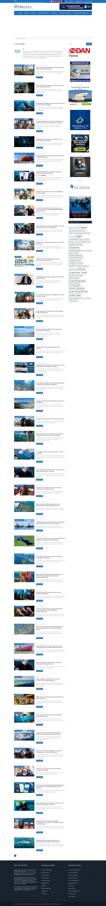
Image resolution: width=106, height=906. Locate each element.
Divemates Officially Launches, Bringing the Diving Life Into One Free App (48, 172)
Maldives (72, 266)
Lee (23, 49)
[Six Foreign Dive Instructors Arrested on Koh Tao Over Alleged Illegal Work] (24, 87)
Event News (18, 240)
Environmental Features (73, 880)
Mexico (79, 266)
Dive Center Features (73, 875)
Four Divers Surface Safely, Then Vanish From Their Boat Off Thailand (49, 329)
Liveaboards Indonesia (73, 252)
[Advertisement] (53, 26)
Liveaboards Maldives (75, 255)
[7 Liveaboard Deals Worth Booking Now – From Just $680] (24, 454)
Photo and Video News (46, 888)
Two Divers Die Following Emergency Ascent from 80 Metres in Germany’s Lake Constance (50, 539)
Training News (44, 891)
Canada (83, 227)
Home (20, 13)
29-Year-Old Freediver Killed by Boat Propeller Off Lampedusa (50, 401)
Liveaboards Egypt (75, 250)
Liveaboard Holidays (75, 244)
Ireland (88, 242)
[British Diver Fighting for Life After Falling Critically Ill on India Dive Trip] (24, 490)
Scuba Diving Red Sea (78, 291)
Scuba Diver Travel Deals (75, 275)
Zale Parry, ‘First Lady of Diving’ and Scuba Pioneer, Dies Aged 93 (48, 769)
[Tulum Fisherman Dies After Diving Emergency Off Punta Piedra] (24, 194)
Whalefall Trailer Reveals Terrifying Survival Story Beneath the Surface (49, 139)
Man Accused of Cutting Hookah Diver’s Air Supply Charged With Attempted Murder (48, 504)
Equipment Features (72, 883)
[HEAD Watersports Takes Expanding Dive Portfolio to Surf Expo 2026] (24, 261)
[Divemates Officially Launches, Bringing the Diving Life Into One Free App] (24, 176)
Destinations (88, 1)
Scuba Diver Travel (78, 272)
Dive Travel (87, 233)
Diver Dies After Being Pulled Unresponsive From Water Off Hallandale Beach (50, 68)
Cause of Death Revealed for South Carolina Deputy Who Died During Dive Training (50, 470)
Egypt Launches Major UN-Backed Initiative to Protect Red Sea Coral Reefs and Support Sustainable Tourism (49, 576)
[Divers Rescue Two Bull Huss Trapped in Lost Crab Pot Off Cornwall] (24, 297)
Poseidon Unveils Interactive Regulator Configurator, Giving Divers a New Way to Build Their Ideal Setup (49, 822)
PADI (70, 269)
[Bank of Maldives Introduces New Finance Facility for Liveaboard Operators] (24, 681)
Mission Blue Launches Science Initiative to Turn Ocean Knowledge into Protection (50, 803)
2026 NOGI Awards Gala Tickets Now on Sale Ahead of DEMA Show (48, 593)
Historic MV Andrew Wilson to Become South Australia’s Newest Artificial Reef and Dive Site (49, 646)
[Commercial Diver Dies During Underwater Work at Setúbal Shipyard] (24, 158)
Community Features (20, 309)
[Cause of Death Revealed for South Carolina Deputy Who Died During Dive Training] (24, 472)
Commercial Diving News (21, 153)
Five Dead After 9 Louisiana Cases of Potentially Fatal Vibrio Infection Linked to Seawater (49, 434)
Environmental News (20, 572)
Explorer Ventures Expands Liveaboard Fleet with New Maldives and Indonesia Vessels (50, 365)
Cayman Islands (73, 230)
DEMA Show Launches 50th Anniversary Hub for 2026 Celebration (50, 697)
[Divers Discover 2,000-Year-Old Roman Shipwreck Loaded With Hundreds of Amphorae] (24, 385)
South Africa (88, 298)
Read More (39, 77)
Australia (75, 228)
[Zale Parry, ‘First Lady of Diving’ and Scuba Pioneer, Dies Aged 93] (24, 771)
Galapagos (71, 242)
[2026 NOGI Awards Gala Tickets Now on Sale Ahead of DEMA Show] (24, 594)
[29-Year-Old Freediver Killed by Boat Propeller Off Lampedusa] (24, 403)
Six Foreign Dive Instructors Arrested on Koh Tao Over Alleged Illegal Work (50, 86)
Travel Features (71, 896)
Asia (70, 228)
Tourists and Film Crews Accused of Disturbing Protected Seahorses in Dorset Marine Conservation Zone (49, 610)
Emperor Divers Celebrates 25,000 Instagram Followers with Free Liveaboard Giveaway (48, 733)
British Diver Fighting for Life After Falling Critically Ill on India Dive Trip (48, 488)
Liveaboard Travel (74, 260)
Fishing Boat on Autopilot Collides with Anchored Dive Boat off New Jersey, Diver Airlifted (50, 522)
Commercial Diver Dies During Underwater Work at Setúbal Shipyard (50, 156)
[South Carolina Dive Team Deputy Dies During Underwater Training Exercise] (24, 665)
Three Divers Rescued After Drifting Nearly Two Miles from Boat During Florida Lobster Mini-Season (49, 628)
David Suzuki (81, 230)
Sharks (83, 298)
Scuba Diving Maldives (76, 288)
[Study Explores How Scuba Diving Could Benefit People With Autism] (24, 313)
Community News (19, 101)
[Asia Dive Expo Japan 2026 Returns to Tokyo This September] (24, 244)
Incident (77, 242)
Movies (17, 137)
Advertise (79, 1)
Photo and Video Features (74, 891)
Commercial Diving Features (22, 345)
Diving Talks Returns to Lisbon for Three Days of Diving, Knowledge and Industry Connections (50, 122)
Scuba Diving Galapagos (74, 283)
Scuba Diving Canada (74, 278)
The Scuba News (55, 56)
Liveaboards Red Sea (75, 258)
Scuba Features (43, 13)
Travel (54, 13)
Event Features (71, 885)
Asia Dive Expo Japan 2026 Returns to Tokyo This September (50, 243)
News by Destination (80, 13)
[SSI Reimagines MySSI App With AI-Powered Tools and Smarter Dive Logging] (24, 105)
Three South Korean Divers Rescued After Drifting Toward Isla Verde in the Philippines (50, 226)
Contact (71, 1)
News (26, 13)
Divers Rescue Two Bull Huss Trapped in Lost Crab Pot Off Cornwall (50, 295)
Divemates (43, 175)
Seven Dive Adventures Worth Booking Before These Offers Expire (49, 715)
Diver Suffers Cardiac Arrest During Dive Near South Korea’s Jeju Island (49, 557)
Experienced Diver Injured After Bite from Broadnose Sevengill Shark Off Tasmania (48, 841)
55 (25, 855)
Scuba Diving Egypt (77, 281)
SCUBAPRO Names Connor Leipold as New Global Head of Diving (50, 277)
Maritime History (71, 888)
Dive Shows (79, 233)
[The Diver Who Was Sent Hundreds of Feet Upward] (24, 349)
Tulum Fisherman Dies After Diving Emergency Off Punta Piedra (49, 192)
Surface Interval (65, 13)
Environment (73, 239)
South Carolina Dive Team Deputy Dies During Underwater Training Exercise (49, 663)
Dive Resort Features (73, 878)
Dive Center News (45, 875)
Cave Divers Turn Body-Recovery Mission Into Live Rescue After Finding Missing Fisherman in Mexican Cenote (50, 209)
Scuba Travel (74, 295)
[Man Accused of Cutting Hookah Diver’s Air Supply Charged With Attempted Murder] (24, 506)
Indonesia (83, 242)
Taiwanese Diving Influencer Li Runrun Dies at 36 (50, 419)
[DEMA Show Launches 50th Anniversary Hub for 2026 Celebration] (24, 699)
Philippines (75, 269)
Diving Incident (72, 236)
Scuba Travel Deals (74, 298)
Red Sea (82, 269)
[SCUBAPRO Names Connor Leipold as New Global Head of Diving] (24, 279)
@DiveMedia (43, 57)
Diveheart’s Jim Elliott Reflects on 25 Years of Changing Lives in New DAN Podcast (49, 751)
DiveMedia (45, 904)
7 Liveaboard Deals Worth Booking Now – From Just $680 (49, 452)
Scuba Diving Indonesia (74, 285)
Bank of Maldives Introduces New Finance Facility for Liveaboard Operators (48, 679)
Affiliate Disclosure (57, 904)
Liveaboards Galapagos (86, 250)
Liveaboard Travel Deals (76, 263)
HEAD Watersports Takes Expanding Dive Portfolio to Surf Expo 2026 (48, 259)
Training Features (72, 893)
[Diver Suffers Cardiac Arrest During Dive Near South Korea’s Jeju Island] (24, 558)
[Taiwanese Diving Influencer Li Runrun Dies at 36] (24, 421)
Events (33, 13)
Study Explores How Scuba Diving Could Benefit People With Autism (49, 311)
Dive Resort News (19, 65)
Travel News (18, 363)
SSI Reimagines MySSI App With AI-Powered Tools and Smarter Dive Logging (50, 104)
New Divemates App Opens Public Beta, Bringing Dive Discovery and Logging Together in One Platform (50, 786)
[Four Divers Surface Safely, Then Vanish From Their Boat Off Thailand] (24, 331)
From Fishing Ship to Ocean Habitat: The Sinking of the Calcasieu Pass (30, 2)
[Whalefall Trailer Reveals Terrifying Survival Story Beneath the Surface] (24, 141)
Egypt (79, 236)
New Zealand (86, 266)
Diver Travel (72, 233)
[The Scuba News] (25, 7)
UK (76, 301)
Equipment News (19, 119)
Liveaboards (74, 247)
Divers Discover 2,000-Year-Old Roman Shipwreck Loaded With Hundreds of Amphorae (50, 383)
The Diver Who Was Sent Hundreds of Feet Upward (48, 347)
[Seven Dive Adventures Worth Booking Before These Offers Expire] (24, 717)
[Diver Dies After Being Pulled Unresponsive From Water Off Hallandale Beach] (24, 70)
